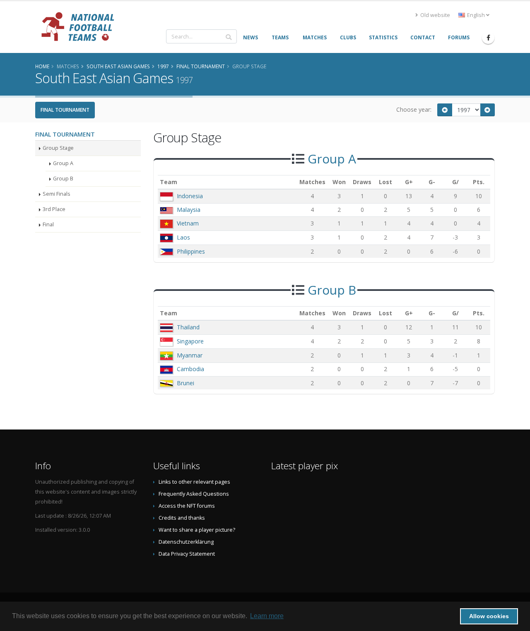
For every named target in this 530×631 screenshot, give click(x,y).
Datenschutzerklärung (186, 541)
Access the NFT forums (187, 505)
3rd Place (54, 209)
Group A (63, 163)
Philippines (191, 251)
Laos (183, 237)
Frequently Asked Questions (194, 493)
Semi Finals (56, 193)
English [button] (476, 15)
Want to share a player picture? (197, 529)
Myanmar (189, 355)
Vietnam (188, 223)
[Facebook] (488, 37)
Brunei (185, 383)
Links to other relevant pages (194, 481)
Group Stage (58, 147)
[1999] (487, 109)
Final (48, 224)
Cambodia (190, 369)
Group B (63, 178)
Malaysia (188, 210)
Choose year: (413, 109)
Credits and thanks (182, 517)
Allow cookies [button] (489, 616)
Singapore (190, 341)
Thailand (188, 327)
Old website (434, 15)
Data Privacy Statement (187, 553)
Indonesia (190, 196)
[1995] (444, 109)
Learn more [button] (267, 615)
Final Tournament (65, 109)
